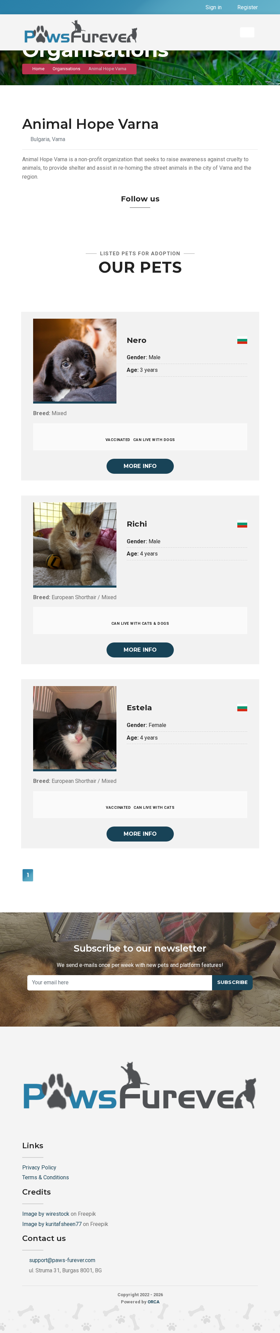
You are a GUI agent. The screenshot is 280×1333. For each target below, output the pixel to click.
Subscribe (232, 982)
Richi (137, 524)
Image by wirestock (45, 1214)
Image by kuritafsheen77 (52, 1224)
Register (247, 7)
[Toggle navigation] (247, 32)
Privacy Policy (39, 1167)
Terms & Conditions (45, 1177)
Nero (136, 340)
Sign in (213, 7)
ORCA (153, 1301)
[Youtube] (54, 7)
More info (140, 466)
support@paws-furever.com (62, 1260)
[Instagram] (41, 7)
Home (38, 68)
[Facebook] (28, 7)
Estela (139, 707)
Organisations (66, 68)
